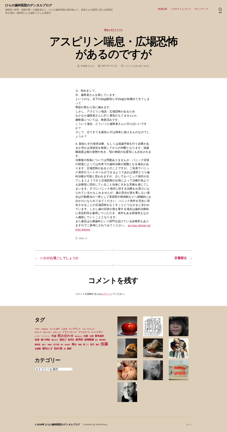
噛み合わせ (78, 336)
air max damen (137, 225)
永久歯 (56, 344)
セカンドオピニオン (88, 329)
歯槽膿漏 (89, 339)
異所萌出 (67, 344)
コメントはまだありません (137, 66)
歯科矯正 (102, 340)
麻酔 (69, 348)
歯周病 (79, 339)
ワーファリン (46, 336)
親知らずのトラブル (113, 30)
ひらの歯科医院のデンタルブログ (28, 5)
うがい (37, 329)
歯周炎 (71, 339)
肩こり (86, 344)
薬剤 (97, 345)
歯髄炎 (50, 344)
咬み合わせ (66, 335)
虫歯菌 (38, 348)
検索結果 (162, 9)
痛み (74, 344)
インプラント (75, 328)
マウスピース (84, 332)
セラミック (57, 332)
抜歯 (37, 339)
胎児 (92, 344)
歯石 (96, 340)
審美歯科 (99, 336)
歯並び (63, 339)
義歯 (80, 345)
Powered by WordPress (95, 424)
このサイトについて (180, 9)
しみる (64, 329)
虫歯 (104, 344)
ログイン (105, 294)
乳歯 (54, 336)
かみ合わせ (44, 329)
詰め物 (58, 348)
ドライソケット (70, 332)
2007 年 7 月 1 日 (109, 66)
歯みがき (54, 340)
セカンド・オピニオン (43, 332)
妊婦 (91, 336)
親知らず (83, 238)
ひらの (91, 66)
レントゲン (97, 332)
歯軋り (44, 344)
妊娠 (86, 335)
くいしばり (55, 328)
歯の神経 (45, 339)
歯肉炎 (37, 344)
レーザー (37, 336)
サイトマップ (201, 9)
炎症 (61, 344)
